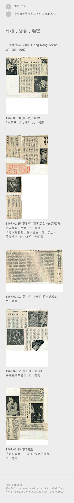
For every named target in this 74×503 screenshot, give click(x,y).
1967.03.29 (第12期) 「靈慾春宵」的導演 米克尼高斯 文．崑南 (27, 454)
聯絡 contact (14, 484)
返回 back (20, 6)
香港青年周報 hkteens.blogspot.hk (35, 13)
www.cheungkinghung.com (30, 491)
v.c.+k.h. (44, 488)
